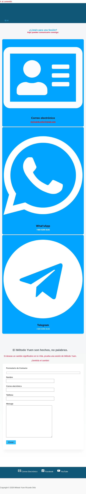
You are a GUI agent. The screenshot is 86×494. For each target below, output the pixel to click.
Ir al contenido (6, 1)
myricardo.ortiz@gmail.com (43, 122)
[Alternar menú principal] (6, 20)
